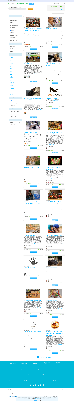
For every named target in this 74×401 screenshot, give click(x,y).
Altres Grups (55, 380)
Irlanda (11, 85)
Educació (12, 30)
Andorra (11, 83)
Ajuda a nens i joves (42, 378)
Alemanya (12, 62)
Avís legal (33, 367)
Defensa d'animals (14, 25)
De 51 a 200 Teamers (16, 113)
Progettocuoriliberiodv (51, 267)
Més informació (37, 398)
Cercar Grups (30, 8)
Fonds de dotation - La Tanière (31, 167)
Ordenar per (49, 13)
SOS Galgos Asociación (51, 98)
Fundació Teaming (12, 365)
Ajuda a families (41, 376)
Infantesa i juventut (14, 35)
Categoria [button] (11, 16)
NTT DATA (57, 365)
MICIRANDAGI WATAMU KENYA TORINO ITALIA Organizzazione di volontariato (54, 333)
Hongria (11, 77)
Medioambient (14, 38)
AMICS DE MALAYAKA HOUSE (53, 201)
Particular (13, 46)
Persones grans (14, 40)
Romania (12, 71)
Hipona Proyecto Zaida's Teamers (32, 331)
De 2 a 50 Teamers (15, 111)
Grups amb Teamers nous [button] (13, 97)
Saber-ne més (28, 40)
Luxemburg (12, 88)
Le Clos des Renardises (29, 235)
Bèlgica (11, 65)
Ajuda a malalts (14, 20)
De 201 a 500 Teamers (16, 114)
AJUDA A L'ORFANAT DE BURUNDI (33, 300)
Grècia (11, 74)
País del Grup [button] (12, 54)
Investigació (13, 37)
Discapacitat (13, 27)
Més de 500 (14, 116)
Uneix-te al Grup (33, 48)
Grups (26, 3)
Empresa (12, 49)
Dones (12, 29)
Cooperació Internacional (13, 380)
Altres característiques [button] (13, 119)
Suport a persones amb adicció (14, 376)
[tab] (15, 16)
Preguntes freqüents (35, 365)
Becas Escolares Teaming (52, 300)
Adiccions (13, 19)
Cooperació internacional (16, 24)
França (11, 58)
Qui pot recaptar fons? (24, 369)
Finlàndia (12, 87)
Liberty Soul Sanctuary (51, 28)
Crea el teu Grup (23, 365)
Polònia (11, 90)
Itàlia (11, 60)
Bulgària (11, 76)
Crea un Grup (31, 3)
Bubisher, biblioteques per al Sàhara (55, 235)
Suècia (11, 91)
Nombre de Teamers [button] (13, 108)
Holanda (11, 66)
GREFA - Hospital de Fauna (31, 132)
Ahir (12, 102)
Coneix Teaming (61, 9)
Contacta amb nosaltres (36, 369)
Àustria (11, 63)
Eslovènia (12, 82)
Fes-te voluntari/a (46, 370)
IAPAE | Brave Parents (29, 267)
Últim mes (14, 105)
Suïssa (11, 69)
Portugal (12, 72)
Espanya (11, 57)
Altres (12, 22)
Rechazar (39, 400)
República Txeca (13, 93)
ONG (12, 48)
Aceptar (35, 400)
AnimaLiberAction (28, 64)
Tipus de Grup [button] (12, 43)
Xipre (11, 79)
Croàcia (11, 80)
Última (49, 357)
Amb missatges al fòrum (15, 122)
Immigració (13, 33)
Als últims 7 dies (15, 103)
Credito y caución (58, 367)
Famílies (12, 32)
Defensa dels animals (27, 376)
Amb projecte (13, 124)
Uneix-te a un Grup (24, 367)
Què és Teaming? (20, 3)
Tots (12, 100)
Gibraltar (12, 94)
